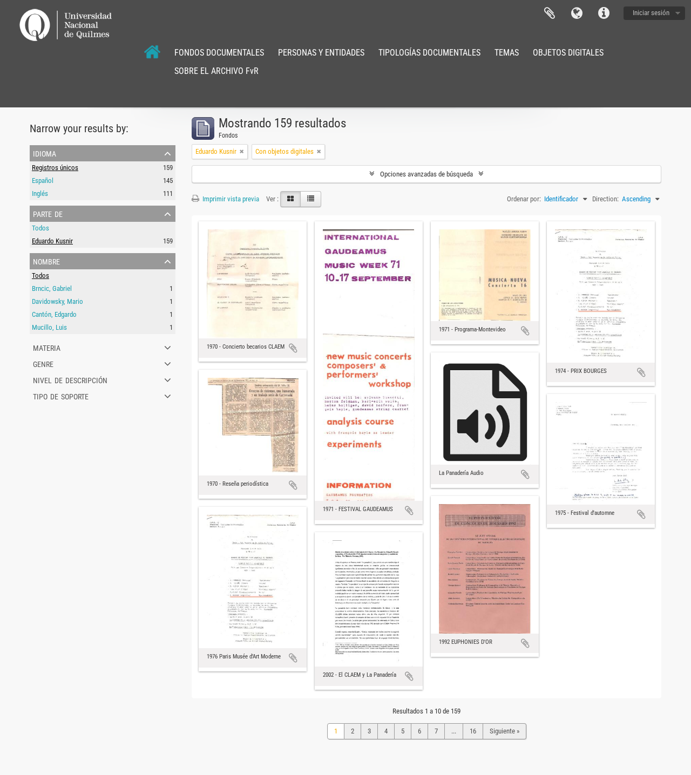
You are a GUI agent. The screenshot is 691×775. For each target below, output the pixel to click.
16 (473, 731)
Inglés (40, 193)
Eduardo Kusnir (52, 241)
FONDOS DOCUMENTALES (219, 52)
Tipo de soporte (61, 395)
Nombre (46, 260)
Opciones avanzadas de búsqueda (426, 174)
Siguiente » (504, 731)
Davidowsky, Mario (57, 301)
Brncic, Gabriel (52, 288)
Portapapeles (549, 13)
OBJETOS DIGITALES (568, 52)
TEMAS (506, 52)
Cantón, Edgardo (54, 314)
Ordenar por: (524, 199)
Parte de (48, 213)
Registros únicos (55, 168)
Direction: (605, 199)
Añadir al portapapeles (293, 348)
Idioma (576, 13)
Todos (40, 228)
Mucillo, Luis (49, 327)
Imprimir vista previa (230, 199)
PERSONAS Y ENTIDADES (321, 52)
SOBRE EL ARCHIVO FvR (216, 71)
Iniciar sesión (651, 13)
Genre (43, 363)
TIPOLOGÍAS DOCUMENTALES (429, 52)
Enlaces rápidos (603, 13)
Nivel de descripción (70, 379)
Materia (46, 347)
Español (42, 180)
